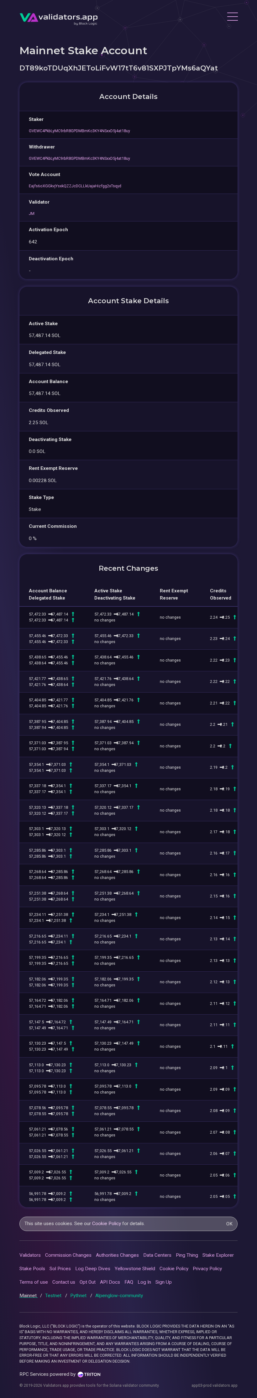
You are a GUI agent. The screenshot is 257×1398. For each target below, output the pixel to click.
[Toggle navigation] (232, 17)
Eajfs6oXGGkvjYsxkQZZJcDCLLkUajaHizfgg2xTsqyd (75, 186)
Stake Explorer (218, 1255)
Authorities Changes (117, 1255)
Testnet (54, 1295)
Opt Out (88, 1282)
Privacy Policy (207, 1268)
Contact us (63, 1282)
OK (229, 1224)
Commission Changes (68, 1255)
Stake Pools (32, 1268)
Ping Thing (187, 1255)
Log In (144, 1282)
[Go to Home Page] (58, 17)
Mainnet (28, 1295)
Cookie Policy (106, 1223)
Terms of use (33, 1282)
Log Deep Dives (92, 1268)
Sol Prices (60, 1268)
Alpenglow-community (119, 1295)
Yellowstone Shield (135, 1268)
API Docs (110, 1282)
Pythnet (79, 1295)
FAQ (128, 1282)
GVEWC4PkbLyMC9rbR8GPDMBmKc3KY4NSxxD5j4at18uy (79, 130)
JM (31, 213)
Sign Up (163, 1282)
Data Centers (157, 1255)
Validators (30, 1255)
